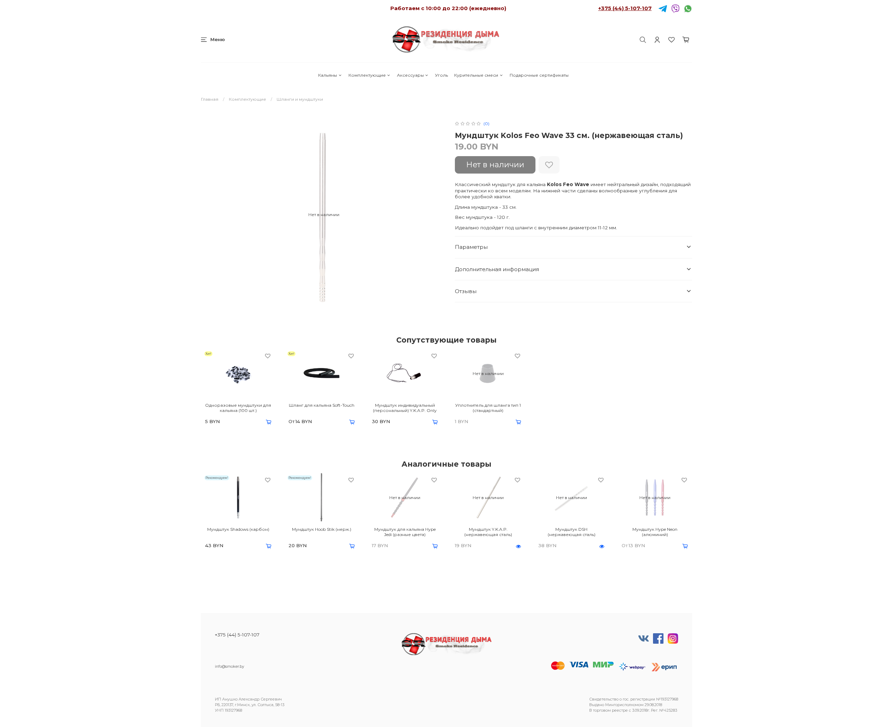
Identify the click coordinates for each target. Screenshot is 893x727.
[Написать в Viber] (675, 8)
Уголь (441, 75)
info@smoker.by (229, 666)
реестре (620, 710)
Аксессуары (410, 75)
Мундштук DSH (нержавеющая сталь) (571, 532)
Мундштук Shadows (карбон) (238, 529)
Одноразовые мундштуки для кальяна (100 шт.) (238, 408)
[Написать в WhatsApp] (688, 8)
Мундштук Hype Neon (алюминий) (654, 532)
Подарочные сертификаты (539, 75)
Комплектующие (367, 75)
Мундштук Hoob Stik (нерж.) (321, 529)
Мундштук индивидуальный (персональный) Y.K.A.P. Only (405, 408)
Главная (209, 99)
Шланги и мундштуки (300, 99)
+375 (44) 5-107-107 (625, 8)
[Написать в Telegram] (663, 8)
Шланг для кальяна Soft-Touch (321, 405)
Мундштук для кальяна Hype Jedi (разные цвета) (405, 532)
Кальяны (327, 75)
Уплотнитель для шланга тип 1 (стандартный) (488, 408)
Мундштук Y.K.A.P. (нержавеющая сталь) (488, 532)
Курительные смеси (476, 75)
